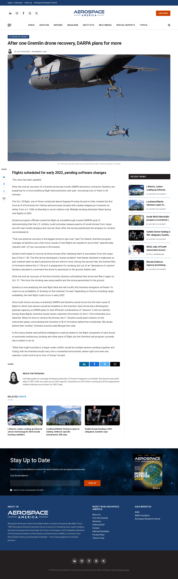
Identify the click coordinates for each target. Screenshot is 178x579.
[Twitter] (4, 191)
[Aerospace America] (89, 13)
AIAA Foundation (142, 515)
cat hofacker (23, 52)
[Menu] (9, 25)
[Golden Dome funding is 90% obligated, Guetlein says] (102, 415)
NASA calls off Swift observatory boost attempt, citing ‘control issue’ (157, 248)
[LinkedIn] (4, 177)
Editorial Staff (98, 525)
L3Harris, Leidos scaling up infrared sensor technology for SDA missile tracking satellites (25, 432)
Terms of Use (98, 538)
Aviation (44, 25)
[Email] (4, 198)
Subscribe (18, 3)
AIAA (137, 512)
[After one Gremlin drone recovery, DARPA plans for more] (89, 107)
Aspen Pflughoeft (157, 194)
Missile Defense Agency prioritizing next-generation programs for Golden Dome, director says (156, 264)
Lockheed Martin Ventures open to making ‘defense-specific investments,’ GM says (62, 432)
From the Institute (100, 518)
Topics (143, 25)
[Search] (168, 25)
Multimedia (105, 25)
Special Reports (125, 25)
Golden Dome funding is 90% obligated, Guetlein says (98, 430)
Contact (95, 528)
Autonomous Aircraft (18, 37)
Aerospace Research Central (45, 3)
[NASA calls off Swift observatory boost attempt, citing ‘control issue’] (136, 250)
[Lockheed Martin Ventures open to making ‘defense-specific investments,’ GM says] (63, 415)
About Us (96, 515)
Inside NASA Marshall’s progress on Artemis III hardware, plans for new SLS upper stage (158, 218)
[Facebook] (4, 184)
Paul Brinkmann (156, 254)
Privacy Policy (98, 535)
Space (31, 25)
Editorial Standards (100, 531)
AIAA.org (28, 3)
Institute (88, 25)
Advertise (96, 521)
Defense (58, 25)
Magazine (72, 25)
